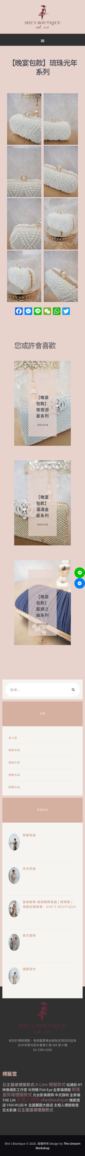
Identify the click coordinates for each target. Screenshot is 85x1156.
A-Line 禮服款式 (50, 1084)
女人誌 (12, 738)
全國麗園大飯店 (40, 1104)
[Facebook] (19, 311)
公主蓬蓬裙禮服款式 (35, 1110)
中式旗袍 (62, 1094)
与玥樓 (33, 1089)
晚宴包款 (14, 750)
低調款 (71, 1084)
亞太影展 (9, 1109)
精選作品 (14, 787)
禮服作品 (14, 775)
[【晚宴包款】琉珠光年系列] (24, 119)
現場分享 (14, 762)
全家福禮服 (62, 1089)
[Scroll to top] (56, 224)
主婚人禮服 (28, 1099)
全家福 (75, 1094)
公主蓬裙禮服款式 (18, 1084)
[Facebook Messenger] (79, 583)
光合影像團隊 (43, 1094)
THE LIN (9, 1099)
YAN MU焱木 (17, 1104)
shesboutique (54, 1099)
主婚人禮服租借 (66, 1104)
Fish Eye (45, 1089)
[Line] (79, 572)
